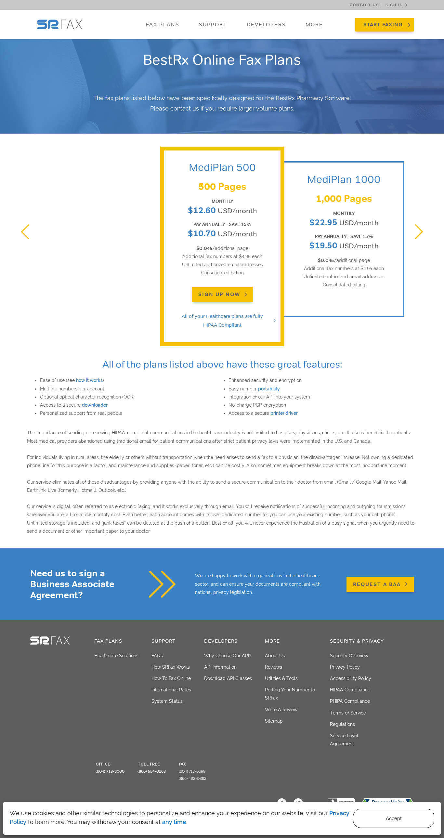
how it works (89, 380)
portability (269, 388)
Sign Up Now (219, 294)
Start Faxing (383, 24)
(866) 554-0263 (151, 771)
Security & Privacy (357, 641)
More (314, 24)
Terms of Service (348, 712)
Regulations (342, 724)
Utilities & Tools (281, 678)
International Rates (171, 689)
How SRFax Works (170, 667)
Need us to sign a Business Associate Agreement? (72, 584)
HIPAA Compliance (350, 689)
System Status (167, 701)
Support (213, 24)
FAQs (157, 655)
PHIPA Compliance (350, 701)
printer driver (284, 413)
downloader (95, 405)
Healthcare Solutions (116, 655)
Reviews (273, 667)
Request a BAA (377, 584)
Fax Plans (162, 24)
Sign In (394, 4)
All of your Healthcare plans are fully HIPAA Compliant (222, 320)
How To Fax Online (171, 678)
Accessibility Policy (350, 678)
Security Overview (349, 655)
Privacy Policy (345, 667)
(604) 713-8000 (110, 771)
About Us (275, 655)
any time (174, 821)
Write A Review (281, 709)
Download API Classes (228, 678)
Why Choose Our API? (227, 655)
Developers (266, 24)
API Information (220, 667)
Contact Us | (366, 4)
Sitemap (274, 721)
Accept (394, 818)
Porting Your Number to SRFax (290, 694)
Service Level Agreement (344, 739)
